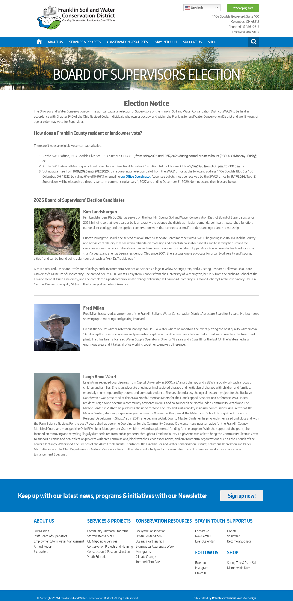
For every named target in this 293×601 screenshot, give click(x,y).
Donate (232, 531)
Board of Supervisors (54, 536)
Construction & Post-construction (108, 551)
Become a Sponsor (239, 541)
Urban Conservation (149, 536)
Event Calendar (205, 541)
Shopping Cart (244, 8)
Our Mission (41, 531)
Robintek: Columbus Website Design (234, 598)
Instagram (201, 568)
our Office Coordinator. (136, 176)
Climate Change (146, 557)
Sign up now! (242, 495)
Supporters (41, 551)
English (196, 7)
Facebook (201, 563)
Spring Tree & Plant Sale (242, 563)
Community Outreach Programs (107, 531)
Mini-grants (143, 551)
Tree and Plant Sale (148, 562)
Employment (42, 541)
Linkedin (200, 573)
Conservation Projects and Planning (110, 546)
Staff (37, 536)
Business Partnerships (150, 541)
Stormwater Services (100, 536)
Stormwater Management (67, 541)
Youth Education (97, 557)
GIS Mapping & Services (102, 541)
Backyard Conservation (151, 531)
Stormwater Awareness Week (155, 546)
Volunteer (233, 536)
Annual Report (43, 546)
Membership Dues (238, 568)
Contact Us (202, 531)
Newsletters (203, 536)
